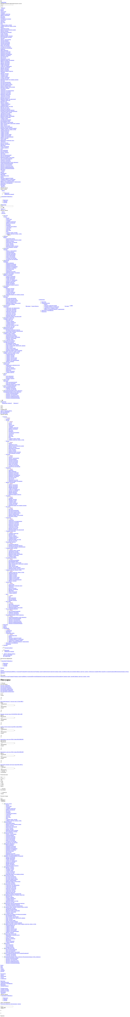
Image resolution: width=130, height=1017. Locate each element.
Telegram (5, 201)
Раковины (11, 470)
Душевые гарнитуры (13, 533)
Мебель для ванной (13, 484)
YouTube (5, 202)
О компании (3, 978)
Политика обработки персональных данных (11, 1003)
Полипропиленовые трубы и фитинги (17, 617)
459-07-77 (3, 186)
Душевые (11, 498)
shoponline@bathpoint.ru (7, 196)
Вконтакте (5, 200)
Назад (8, 417)
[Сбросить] (1, 798)
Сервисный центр (13, 635)
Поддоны (11, 509)
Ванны (10, 443)
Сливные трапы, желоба (14, 550)
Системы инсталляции (14, 560)
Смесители (11, 520)
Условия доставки (5, 989)
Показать (3, 800)
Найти (2, 1007)
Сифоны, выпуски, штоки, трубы (16, 572)
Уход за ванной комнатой (14, 611)
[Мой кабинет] (1, 404)
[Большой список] (2, 694)
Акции (2, 975)
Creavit (2, 968)
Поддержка (3, 992)
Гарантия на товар (5, 990)
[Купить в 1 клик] (1, 697)
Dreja (2, 967)
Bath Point (3, 981)
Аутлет (10, 422)
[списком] (2, 692)
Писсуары (11, 604)
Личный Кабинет (5, 985)
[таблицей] (3, 692)
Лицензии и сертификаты (6, 983)
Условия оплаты (4, 988)
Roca (2, 966)
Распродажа (3, 976)
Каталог (8, 419)
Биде (10, 596)
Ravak (2, 965)
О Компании (9, 630)
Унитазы (11, 456)
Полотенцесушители (13, 544)
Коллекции (3, 973)
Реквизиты (3, 984)
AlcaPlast (3, 970)
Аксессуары (11, 584)
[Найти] (2, 6)
